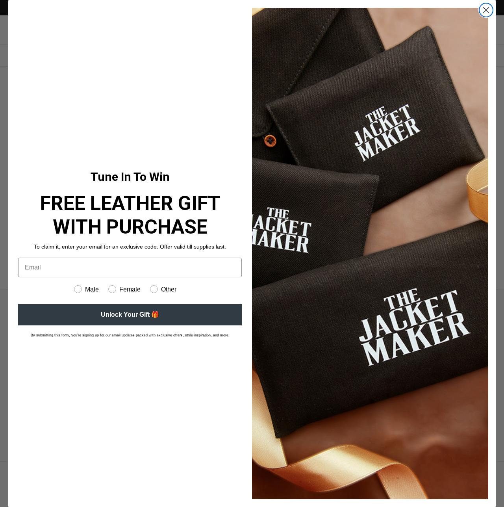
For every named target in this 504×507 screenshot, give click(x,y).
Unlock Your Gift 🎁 (130, 314)
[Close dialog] (486, 10)
